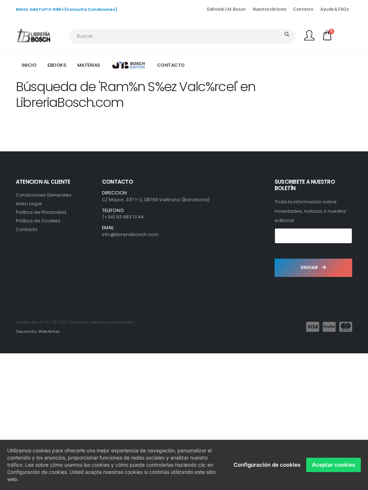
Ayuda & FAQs (334, 9)
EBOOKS (56, 65)
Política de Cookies (38, 221)
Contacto (303, 9)
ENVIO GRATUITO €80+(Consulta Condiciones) (67, 9)
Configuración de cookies (267, 464)
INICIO (29, 65)
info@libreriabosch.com (130, 234)
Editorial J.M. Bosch (226, 9)
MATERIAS (88, 65)
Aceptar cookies (333, 464)
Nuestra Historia (269, 9)
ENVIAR (310, 267)
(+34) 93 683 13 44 (123, 217)
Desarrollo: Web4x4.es (38, 331)
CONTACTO (171, 65)
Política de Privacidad (41, 212)
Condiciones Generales (44, 195)
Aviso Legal (29, 204)
